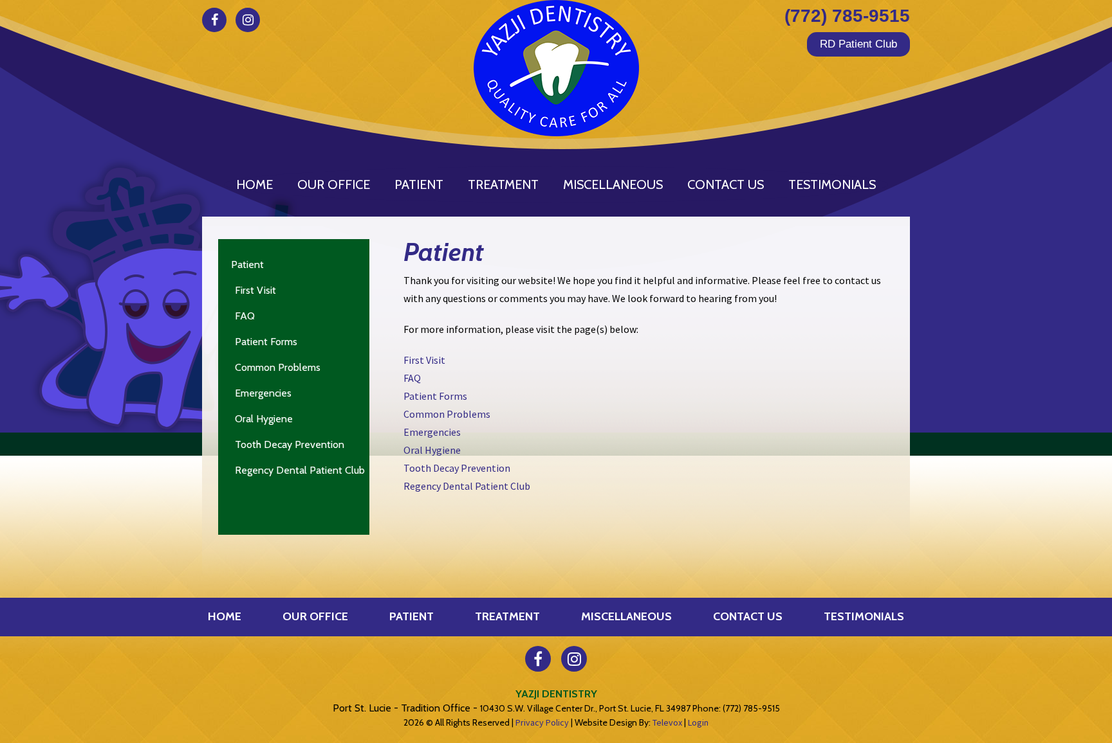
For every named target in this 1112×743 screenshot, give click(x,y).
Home (224, 616)
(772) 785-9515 (847, 16)
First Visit (255, 290)
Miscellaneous (626, 616)
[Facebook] (214, 20)
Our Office (315, 616)
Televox (667, 722)
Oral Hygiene (264, 419)
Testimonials (864, 616)
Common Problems (277, 367)
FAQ (245, 316)
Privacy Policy (542, 722)
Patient (247, 264)
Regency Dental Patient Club (300, 470)
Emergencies (263, 393)
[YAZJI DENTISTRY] (556, 68)
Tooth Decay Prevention (289, 444)
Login (698, 722)
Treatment (507, 616)
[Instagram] (248, 20)
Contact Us (748, 616)
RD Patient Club (858, 44)
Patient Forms (266, 342)
